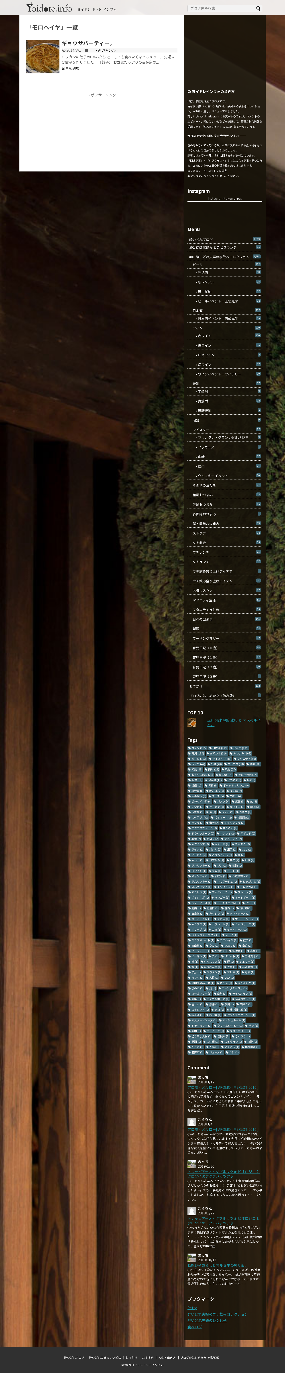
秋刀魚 (215, 1015)
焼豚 (239, 801)
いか (229, 977)
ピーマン (198, 956)
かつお (221, 951)
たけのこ (242, 844)
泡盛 (224, 420)
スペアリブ (200, 817)
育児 (197, 753)
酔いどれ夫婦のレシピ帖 (207, 1320)
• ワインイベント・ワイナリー (224, 374)
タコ (219, 1009)
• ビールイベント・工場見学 (224, 301)
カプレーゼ (220, 924)
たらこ (197, 1047)
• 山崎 (224, 456)
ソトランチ (224, 561)
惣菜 (196, 999)
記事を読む (70, 68)
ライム (197, 849)
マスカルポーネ (218, 999)
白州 (221, 993)
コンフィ (227, 833)
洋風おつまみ (224, 504)
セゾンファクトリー (241, 1015)
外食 (216, 764)
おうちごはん (202, 774)
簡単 (213, 769)
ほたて (230, 945)
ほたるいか (246, 983)
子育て (240, 748)
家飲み (220, 876)
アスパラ (231, 1047)
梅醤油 (244, 817)
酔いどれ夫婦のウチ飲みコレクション (217, 1314)
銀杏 (214, 1004)
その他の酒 (247, 774)
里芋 (231, 849)
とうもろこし (222, 855)
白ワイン (198, 871)
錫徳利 (238, 951)
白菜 (247, 945)
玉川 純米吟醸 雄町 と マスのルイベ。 (234, 722)
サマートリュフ (246, 919)
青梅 (213, 785)
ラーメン (216, 806)
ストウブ (224, 533)
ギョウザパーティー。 (88, 43)
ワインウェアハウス (205, 935)
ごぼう (236, 796)
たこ (247, 849)
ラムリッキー (201, 881)
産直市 (197, 1052)
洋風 (255, 764)
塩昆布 (223, 1036)
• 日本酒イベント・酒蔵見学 (224, 318)
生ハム (197, 1004)
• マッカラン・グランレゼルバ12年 (224, 437)
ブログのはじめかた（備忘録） (224, 695)
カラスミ (198, 924)
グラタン (214, 972)
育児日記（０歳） (224, 647)
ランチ (198, 764)
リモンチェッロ (228, 903)
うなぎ (197, 812)
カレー (197, 860)
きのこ (197, 988)
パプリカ (216, 860)
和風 (196, 769)
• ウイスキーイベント (224, 475)
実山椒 (197, 945)
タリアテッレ (201, 919)
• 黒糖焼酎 (224, 410)
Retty (192, 1307)
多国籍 (236, 790)
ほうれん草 (212, 967)
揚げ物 (246, 908)
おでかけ (224, 686)
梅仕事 (197, 790)
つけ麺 (213, 1041)
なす (249, 972)
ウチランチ (224, 552)
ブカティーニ (222, 892)
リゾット (231, 956)
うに (214, 945)
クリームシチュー (230, 1025)
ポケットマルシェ (236, 785)
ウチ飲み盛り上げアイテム (224, 581)
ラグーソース (201, 903)
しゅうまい (233, 1041)
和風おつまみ (224, 494)
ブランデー (200, 951)
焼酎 (224, 383)
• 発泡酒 (224, 272)
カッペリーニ (245, 924)
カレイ (197, 977)
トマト (233, 871)
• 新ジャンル (102, 50)
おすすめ (148, 1357)
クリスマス (212, 961)
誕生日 (213, 908)
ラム (216, 871)
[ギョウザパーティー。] (42, 56)
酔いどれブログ (224, 239)
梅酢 (252, 1041)
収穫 (196, 839)
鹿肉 (196, 908)
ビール (224, 264)
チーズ (218, 796)
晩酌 (237, 865)
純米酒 (197, 1015)
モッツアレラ (234, 823)
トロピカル (249, 887)
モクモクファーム (204, 828)
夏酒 (196, 1041)
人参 (214, 1047)
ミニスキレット (202, 940)
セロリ (213, 839)
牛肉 (234, 860)
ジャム (228, 812)
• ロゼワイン (224, 355)
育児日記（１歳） (224, 657)
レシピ (197, 806)
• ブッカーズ (224, 447)
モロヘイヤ (228, 940)
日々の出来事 (224, 619)
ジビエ (223, 919)
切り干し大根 (201, 1036)
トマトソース (240, 913)
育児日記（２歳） (224, 667)
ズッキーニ (223, 817)
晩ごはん (216, 790)
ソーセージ (215, 1031)
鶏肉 (196, 1031)
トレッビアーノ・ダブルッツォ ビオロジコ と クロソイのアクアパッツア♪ (223, 1174)
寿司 (231, 967)
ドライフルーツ (202, 833)
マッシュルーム (233, 1020)
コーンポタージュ (234, 988)
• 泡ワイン (224, 364)
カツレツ (216, 913)
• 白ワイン (224, 345)
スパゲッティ (201, 887)
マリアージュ (227, 881)
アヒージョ (233, 839)
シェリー (247, 961)
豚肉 (255, 806)
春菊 (255, 951)
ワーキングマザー (224, 638)
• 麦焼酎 (224, 401)
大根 (214, 977)
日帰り (246, 1004)
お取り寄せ (241, 876)
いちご (234, 780)
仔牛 (250, 903)
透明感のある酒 (202, 983)
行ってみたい (242, 993)
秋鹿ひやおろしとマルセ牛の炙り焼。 (217, 1265)
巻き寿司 (249, 967)
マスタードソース (204, 1020)
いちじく (198, 855)
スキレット (200, 1009)
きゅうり (242, 1036)
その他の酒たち (224, 485)
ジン (222, 865)
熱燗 (229, 1004)
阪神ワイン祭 (201, 801)
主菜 (216, 929)
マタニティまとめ (224, 609)
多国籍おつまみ (224, 514)
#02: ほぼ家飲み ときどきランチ (224, 247)
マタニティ (246, 758)
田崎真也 (252, 956)
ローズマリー (201, 993)
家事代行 (198, 796)
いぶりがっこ (245, 999)
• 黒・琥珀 (224, 291)
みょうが (222, 844)
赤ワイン (237, 806)
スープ (231, 935)
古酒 (229, 908)
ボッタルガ (200, 897)
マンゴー (222, 897)
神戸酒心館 (238, 1009)
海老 (214, 823)
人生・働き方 (167, 1357)
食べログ (194, 1326)
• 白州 (224, 466)
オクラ (197, 823)
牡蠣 (249, 860)
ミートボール (245, 897)
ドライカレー (201, 1025)
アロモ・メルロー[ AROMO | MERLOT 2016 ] (223, 1087)
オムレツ (198, 892)
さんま (226, 983)
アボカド (247, 833)
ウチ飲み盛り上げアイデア (224, 571)
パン (253, 1025)
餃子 (247, 940)
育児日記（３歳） (224, 676)
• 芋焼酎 (224, 391)
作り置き (252, 1047)
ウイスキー (224, 429)
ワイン (224, 328)
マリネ (233, 972)
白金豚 (197, 913)
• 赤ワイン (224, 335)
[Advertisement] (101, 128)
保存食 (215, 780)
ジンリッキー (201, 865)
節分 (196, 972)
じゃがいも (251, 881)
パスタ (223, 801)
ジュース (216, 1052)
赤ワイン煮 (200, 844)
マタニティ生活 (224, 600)
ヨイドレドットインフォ (147, 1365)
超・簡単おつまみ (224, 523)
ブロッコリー (240, 1031)
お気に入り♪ (224, 590)
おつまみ (242, 753)
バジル (215, 849)
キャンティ (200, 876)
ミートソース (237, 929)
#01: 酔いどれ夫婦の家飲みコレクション (224, 256)
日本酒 (224, 310)
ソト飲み (224, 542)
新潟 (224, 628)
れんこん (230, 828)
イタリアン (225, 887)
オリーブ (198, 929)
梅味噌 (225, 774)
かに (234, 1052)
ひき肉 (245, 812)
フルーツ (245, 892)
